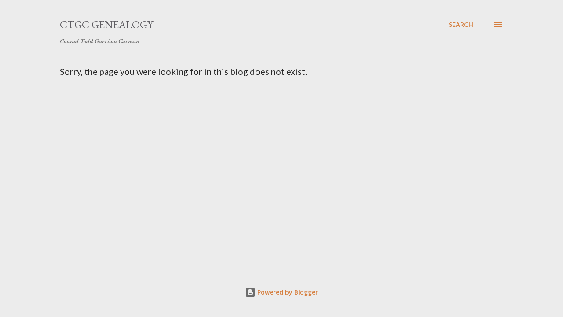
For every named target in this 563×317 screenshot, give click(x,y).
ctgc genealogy (106, 24)
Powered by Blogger (287, 292)
